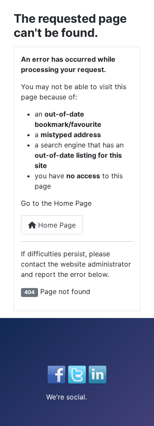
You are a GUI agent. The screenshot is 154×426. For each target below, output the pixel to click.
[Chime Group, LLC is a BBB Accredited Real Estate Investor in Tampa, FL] (77, 346)
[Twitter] (77, 373)
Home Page (56, 225)
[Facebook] (56, 373)
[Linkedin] (97, 373)
